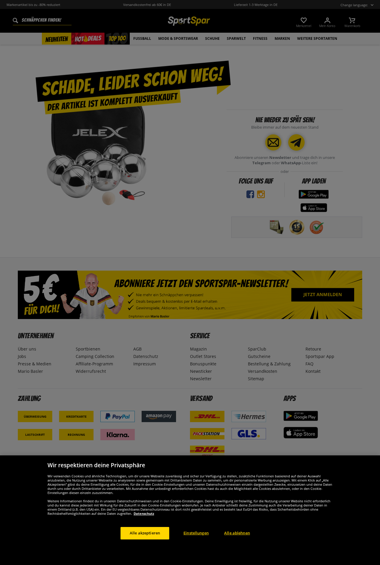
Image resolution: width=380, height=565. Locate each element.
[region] (190, 510)
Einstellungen (196, 533)
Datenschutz (144, 513)
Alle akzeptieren (145, 533)
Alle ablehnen (237, 533)
